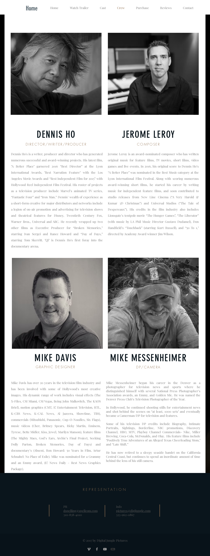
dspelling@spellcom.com (80, 511)
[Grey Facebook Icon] (97, 549)
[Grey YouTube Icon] (105, 549)
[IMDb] (113, 549)
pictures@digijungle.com (133, 511)
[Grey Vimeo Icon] (89, 549)
